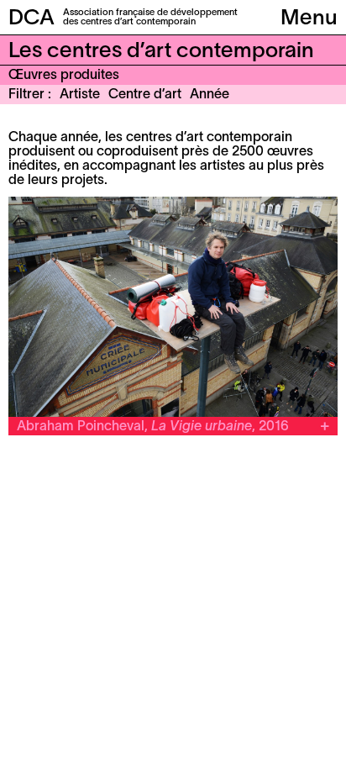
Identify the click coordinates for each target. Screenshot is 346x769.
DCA (31, 19)
